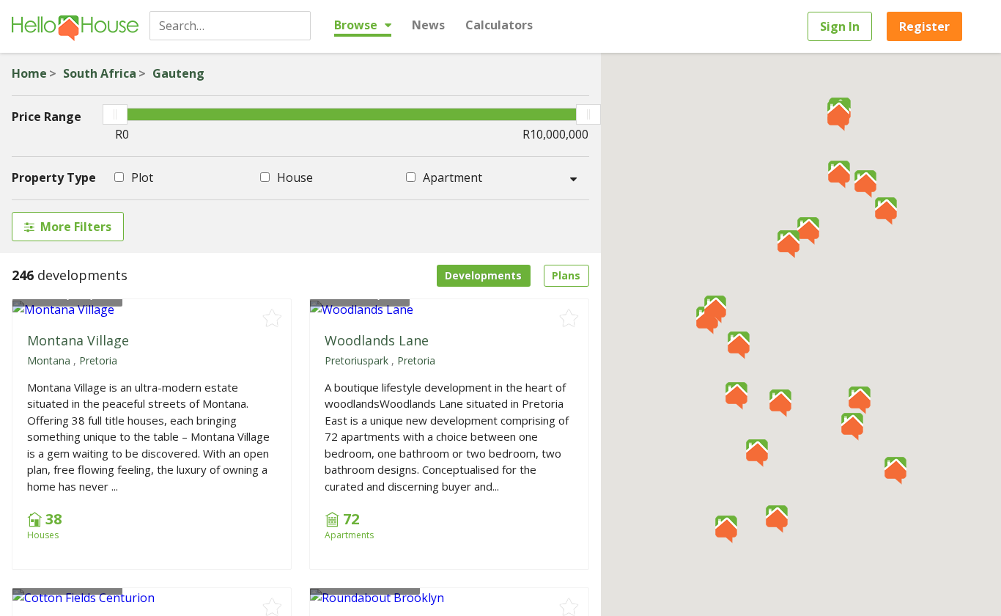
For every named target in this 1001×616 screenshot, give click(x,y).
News (428, 25)
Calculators (499, 25)
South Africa (99, 73)
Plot (140, 177)
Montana (48, 360)
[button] (886, 211)
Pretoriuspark (356, 360)
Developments (483, 275)
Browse (357, 25)
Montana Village (78, 340)
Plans (566, 275)
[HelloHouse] (75, 26)
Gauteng (178, 73)
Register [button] (924, 26)
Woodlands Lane (377, 340)
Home (29, 73)
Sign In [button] (840, 26)
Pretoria (98, 360)
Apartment (451, 177)
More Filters (75, 227)
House (293, 177)
